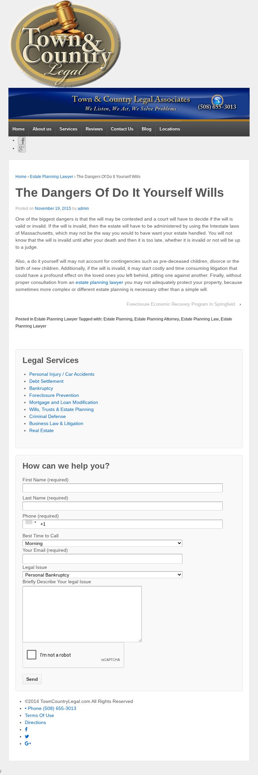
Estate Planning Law (200, 319)
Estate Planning (117, 319)
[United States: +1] (30, 522)
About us (42, 128)
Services (68, 128)
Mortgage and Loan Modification (63, 402)
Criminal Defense (47, 416)
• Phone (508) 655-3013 (50, 708)
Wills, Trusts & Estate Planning (61, 409)
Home (18, 128)
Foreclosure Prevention (54, 395)
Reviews (94, 128)
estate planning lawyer (99, 282)
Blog (147, 128)
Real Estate (41, 430)
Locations (170, 128)
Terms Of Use (39, 715)
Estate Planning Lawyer (51, 176)
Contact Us (122, 128)
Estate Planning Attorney (156, 319)
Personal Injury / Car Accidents (61, 374)
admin (83, 208)
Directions (35, 722)
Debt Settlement (46, 381)
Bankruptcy (41, 388)
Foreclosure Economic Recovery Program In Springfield (181, 304)
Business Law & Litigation (56, 423)
